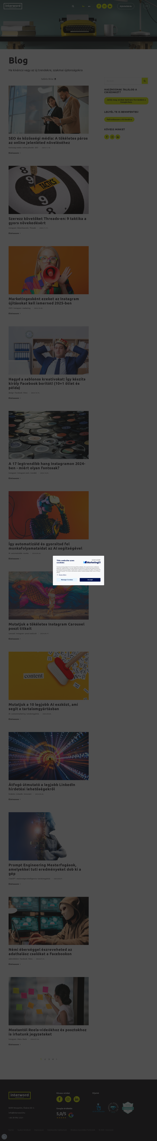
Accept (90, 580)
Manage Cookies (67, 580)
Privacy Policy (62, 574)
